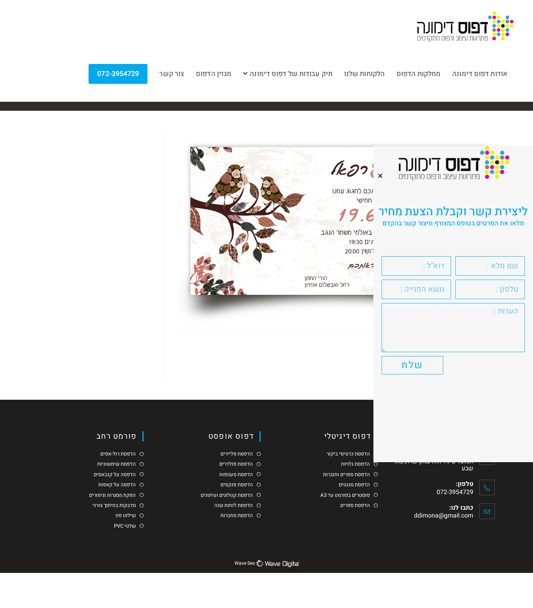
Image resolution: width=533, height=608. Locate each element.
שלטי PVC (125, 526)
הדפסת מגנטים (354, 484)
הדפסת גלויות (355, 464)
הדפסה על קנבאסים (115, 474)
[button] (380, 176)
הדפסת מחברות (236, 515)
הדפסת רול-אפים (118, 453)
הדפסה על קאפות (117, 484)
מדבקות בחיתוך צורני (114, 505)
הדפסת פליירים (236, 453)
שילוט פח (125, 515)
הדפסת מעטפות (236, 474)
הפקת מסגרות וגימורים (112, 495)
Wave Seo (245, 563)
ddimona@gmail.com (443, 515)
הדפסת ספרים (355, 505)
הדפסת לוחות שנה (233, 505)
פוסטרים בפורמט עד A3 (345, 495)
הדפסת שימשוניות (116, 464)
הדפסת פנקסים (236, 484)
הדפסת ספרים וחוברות (346, 474)
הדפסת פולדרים (236, 464)
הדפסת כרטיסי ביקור (348, 453)
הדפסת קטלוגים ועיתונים (227, 495)
